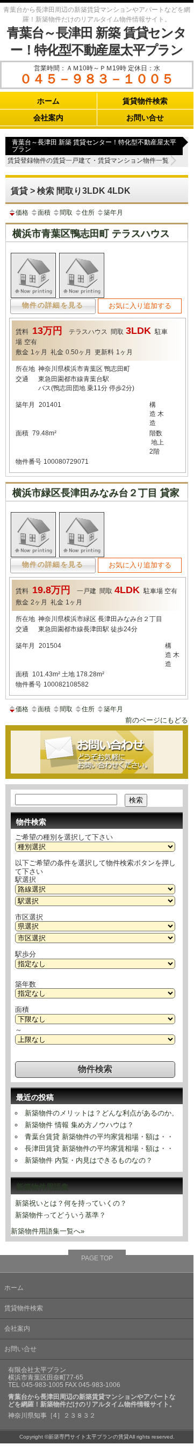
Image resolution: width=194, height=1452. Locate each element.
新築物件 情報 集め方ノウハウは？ (79, 1125)
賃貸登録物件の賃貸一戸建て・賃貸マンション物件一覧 (88, 160)
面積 (44, 212)
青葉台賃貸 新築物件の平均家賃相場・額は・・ (99, 1137)
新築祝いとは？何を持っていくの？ (71, 1203)
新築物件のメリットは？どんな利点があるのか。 (101, 1113)
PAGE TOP (97, 1258)
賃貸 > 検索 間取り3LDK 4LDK (71, 190)
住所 (88, 212)
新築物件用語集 (42, 1187)
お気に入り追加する (140, 306)
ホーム (48, 101)
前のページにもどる (156, 720)
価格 (22, 212)
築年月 (113, 212)
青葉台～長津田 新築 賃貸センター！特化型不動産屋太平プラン (94, 145)
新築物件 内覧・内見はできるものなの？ (89, 1160)
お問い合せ (145, 117)
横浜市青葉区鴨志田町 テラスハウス (91, 233)
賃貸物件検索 (145, 101)
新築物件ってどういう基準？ (60, 1215)
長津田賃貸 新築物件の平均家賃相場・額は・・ (99, 1148)
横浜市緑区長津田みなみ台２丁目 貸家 (95, 492)
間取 (66, 212)
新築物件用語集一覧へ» (47, 1231)
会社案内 (48, 117)
